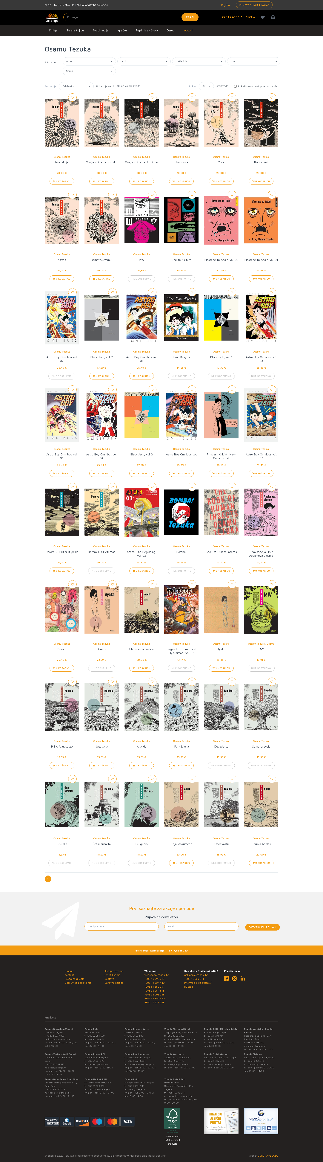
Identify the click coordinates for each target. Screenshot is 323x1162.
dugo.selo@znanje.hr (59, 1092)
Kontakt (69, 974)
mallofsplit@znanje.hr (99, 1089)
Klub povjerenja (113, 970)
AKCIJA (250, 17)
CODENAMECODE (268, 1155)
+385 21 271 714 (214, 1035)
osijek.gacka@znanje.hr (220, 1064)
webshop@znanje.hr (156, 974)
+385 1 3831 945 (135, 1086)
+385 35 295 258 (154, 994)
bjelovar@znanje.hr (258, 1064)
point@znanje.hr (136, 1089)
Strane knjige (75, 30)
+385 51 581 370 (95, 1060)
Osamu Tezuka (61, 156)
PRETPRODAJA (232, 17)
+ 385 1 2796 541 (176, 1092)
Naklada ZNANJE (64, 5)
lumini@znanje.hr (257, 1045)
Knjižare (226, 5)
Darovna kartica (113, 982)
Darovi (171, 30)
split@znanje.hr (216, 1039)
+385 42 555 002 (255, 1042)
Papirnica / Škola (147, 30)
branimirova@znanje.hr (180, 1096)
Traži (190, 17)
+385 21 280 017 (95, 1086)
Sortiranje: (51, 86)
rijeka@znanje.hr (137, 1039)
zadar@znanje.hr (57, 1067)
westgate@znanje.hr (178, 1064)
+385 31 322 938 (215, 1060)
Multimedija (100, 30)
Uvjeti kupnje (112, 974)
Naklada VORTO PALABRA (92, 5)
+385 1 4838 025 (56, 1089)
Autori (188, 30)
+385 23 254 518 (154, 990)
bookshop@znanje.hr (59, 1039)
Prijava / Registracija (254, 4)
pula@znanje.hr (96, 1039)
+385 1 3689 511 (194, 978)
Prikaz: (193, 86)
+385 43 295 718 (154, 978)
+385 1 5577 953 (154, 1002)
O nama (69, 970)
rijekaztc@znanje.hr (98, 1064)
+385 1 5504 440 (154, 982)
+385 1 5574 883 (135, 1060)
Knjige (53, 30)
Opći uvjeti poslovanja (78, 982)
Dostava (109, 978)
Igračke (122, 30)
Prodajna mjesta (74, 978)
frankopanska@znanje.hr (141, 1064)
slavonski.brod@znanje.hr (181, 1039)
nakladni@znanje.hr (196, 974)
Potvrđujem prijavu (262, 927)
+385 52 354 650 (154, 998)
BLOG (48, 5)
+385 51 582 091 (154, 986)
